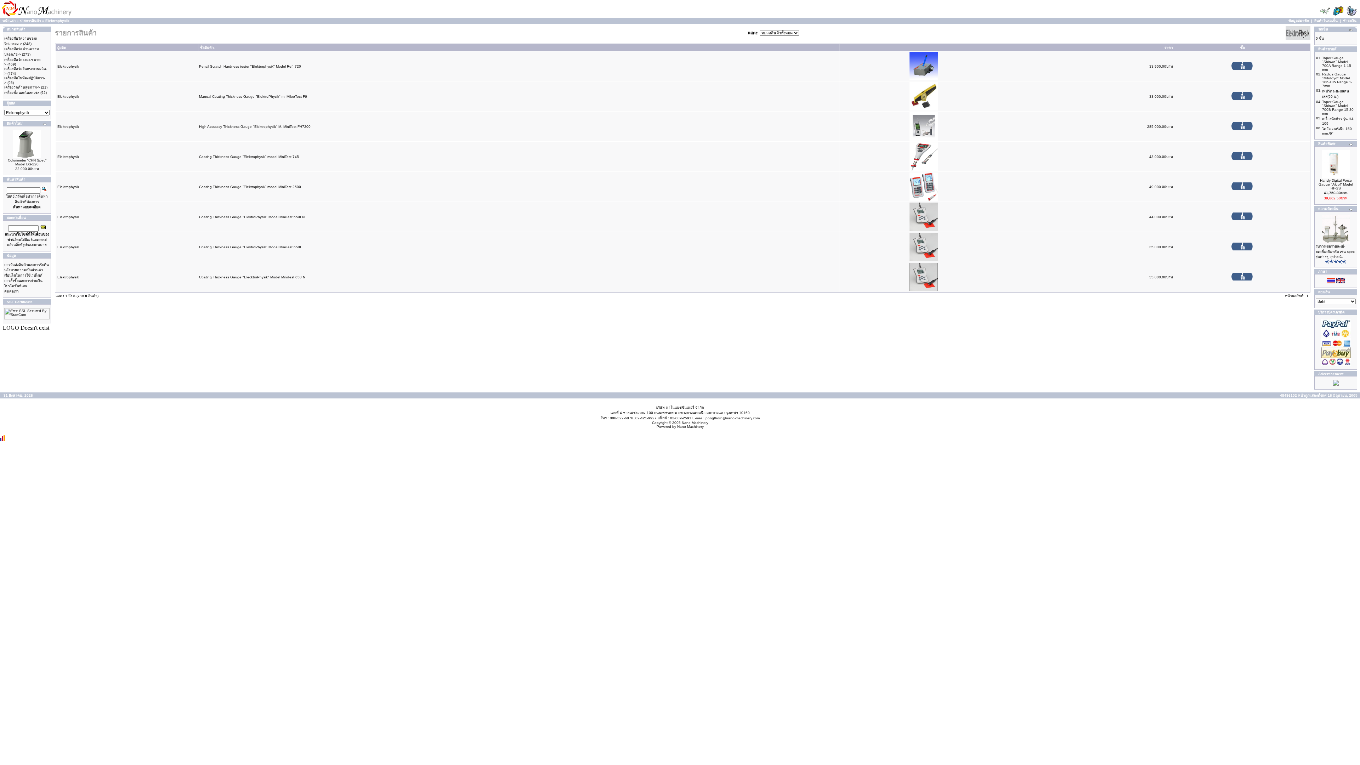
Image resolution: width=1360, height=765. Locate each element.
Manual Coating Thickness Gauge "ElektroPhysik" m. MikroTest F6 (253, 96)
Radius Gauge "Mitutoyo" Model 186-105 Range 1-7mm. (1337, 80)
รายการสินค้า (30, 21)
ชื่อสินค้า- (207, 48)
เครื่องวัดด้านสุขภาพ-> (22, 87)
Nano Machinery (695, 423)
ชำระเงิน (1349, 21)
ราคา (1168, 48)
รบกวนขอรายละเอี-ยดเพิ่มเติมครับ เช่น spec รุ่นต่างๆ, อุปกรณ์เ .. (1335, 251)
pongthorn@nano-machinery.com (733, 418)
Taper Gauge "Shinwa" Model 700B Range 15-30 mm (1338, 107)
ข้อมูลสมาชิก (1298, 21)
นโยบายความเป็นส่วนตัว (23, 270)
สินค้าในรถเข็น (1326, 21)
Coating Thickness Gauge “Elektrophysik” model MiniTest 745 (249, 157)
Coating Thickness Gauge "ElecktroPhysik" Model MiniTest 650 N (252, 277)
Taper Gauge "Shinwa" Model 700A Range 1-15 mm (1336, 64)
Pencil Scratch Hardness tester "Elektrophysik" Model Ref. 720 (250, 66)
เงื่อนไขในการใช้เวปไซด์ (23, 275)
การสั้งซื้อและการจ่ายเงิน (23, 281)
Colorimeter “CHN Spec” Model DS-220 (27, 162)
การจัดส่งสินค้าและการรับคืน (26, 265)
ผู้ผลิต (61, 48)
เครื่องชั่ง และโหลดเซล (21, 93)
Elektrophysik (57, 21)
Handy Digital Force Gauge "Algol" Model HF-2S (1336, 184)
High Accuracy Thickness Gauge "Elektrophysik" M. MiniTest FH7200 (255, 127)
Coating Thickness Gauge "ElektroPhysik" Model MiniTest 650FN (252, 217)
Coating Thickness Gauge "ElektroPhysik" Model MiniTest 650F (250, 247)
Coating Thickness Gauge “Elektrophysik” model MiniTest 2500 (250, 187)
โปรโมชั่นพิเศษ (15, 286)
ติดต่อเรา (11, 291)
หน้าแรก (9, 21)
